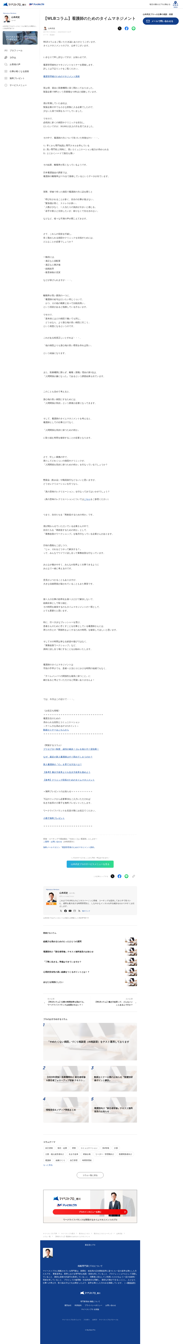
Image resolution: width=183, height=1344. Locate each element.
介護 (116, 1148)
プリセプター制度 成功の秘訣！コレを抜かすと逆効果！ (71, 748)
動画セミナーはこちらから (56, 729)
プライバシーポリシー (93, 1305)
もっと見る (48, 1165)
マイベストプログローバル (108, 1319)
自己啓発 (49, 1148)
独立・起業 (62, 1148)
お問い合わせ (110, 1305)
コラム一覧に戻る (90, 1175)
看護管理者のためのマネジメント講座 (61, 76)
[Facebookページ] (65, 910)
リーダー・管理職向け (104, 1154)
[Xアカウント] (61, 910)
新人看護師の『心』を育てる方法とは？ (62, 764)
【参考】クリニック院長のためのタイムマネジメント (69, 779)
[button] (86, 911)
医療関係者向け (125, 1154)
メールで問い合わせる (162, 21)
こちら (87, 499)
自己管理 (73, 1160)
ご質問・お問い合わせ (52, 841)
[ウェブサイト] (74, 910)
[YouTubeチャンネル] (70, 910)
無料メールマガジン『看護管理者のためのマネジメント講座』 (69, 847)
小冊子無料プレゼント (54, 818)
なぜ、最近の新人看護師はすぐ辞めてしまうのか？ (68, 756)
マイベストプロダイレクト (71, 1319)
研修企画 (87, 1154)
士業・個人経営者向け (54, 1154)
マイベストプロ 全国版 (90, 1309)
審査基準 (131, 1282)
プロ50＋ (86, 1319)
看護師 (52, 35)
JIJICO (94, 1319)
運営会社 (67, 1305)
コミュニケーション (89, 1148)
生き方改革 (73, 1154)
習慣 (74, 1148)
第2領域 (105, 1148)
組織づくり (60, 1160)
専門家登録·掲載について (90, 1301)
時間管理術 (87, 1160)
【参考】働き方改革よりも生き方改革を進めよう (66, 772)
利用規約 (78, 1305)
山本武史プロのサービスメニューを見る (90, 864)
